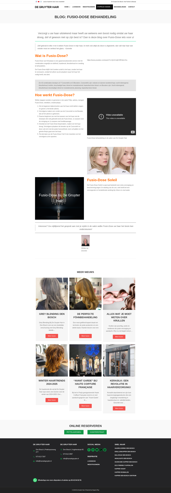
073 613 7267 (41, 456)
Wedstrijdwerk (89, 7)
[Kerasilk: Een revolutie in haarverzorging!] (119, 360)
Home (66, 7)
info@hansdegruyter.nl (44, 461)
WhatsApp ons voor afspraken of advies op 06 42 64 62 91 (59, 480)
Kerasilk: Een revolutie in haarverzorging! (119, 384)
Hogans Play (95, 490)
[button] (52, 336)
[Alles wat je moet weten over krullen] (119, 293)
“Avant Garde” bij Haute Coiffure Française (85, 384)
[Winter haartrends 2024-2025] (52, 360)
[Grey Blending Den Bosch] (52, 293)
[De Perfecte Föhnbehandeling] (85, 293)
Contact (131, 7)
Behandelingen (120, 7)
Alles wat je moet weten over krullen (119, 317)
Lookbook (76, 7)
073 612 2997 (68, 454)
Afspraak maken (103, 7)
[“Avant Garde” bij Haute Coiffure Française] (85, 360)
